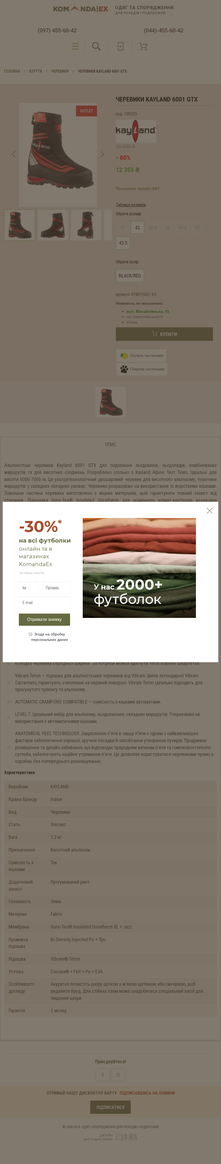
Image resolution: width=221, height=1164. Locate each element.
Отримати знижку (44, 619)
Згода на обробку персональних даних (49, 636)
